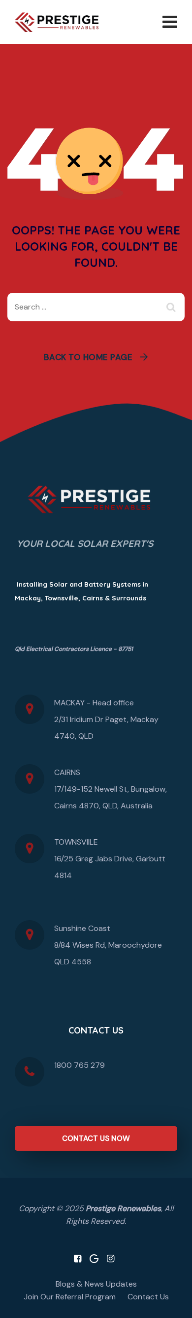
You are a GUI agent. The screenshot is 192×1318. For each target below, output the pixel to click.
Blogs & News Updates (96, 1284)
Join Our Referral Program (70, 1297)
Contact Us (148, 1297)
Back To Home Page (88, 357)
